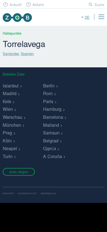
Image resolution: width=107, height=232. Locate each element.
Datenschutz (27, 193)
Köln (7, 140)
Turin (8, 156)
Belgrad (50, 140)
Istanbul (11, 85)
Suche (99, 4)
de (87, 17)
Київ (7, 101)
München (12, 124)
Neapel (10, 148)
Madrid (9, 93)
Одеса (49, 148)
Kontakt (8, 193)
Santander (11, 53)
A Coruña (52, 156)
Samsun (51, 132)
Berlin (49, 85)
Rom (48, 93)
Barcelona (53, 117)
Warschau (12, 117)
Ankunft (16, 4)
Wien (8, 109)
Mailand (51, 124)
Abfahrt (38, 4)
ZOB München (17, 17)
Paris (48, 101)
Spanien (27, 53)
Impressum (48, 193)
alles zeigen (18, 171)
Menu (101, 17)
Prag (7, 132)
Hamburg (52, 109)
